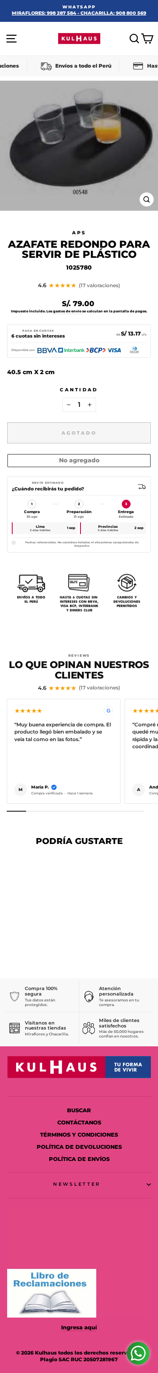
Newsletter (76, 1184)
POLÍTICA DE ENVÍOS (79, 1159)
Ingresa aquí (79, 1327)
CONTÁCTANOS (79, 1122)
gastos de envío (67, 311)
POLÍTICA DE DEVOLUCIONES (79, 1147)
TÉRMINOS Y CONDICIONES (79, 1135)
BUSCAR (79, 1110)
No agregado (79, 460)
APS (79, 233)
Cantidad (79, 390)
